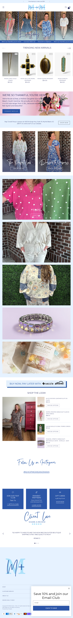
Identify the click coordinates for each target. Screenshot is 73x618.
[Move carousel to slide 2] (36, 543)
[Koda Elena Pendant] (45, 64)
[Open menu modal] (3, 7)
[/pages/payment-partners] (36, 384)
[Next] (49, 1)
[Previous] (24, 1)
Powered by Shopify (7, 609)
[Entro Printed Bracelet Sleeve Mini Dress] (41, 415)
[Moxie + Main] (36, 7)
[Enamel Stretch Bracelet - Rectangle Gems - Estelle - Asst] (41, 442)
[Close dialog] (69, 588)
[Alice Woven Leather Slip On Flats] (41, 402)
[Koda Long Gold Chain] (10, 64)
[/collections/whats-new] (36, 25)
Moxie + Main (14, 606)
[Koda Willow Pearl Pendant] (28, 64)
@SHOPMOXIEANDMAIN (36, 472)
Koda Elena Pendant (45, 78)
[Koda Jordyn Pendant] (63, 64)
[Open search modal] (66, 7)
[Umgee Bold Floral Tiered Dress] (41, 429)
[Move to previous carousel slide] (3, 48)
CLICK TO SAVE (51, 608)
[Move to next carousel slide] (69, 48)
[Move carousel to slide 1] (34, 543)
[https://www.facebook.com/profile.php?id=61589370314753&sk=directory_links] (36, 518)
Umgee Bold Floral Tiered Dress (58, 426)
